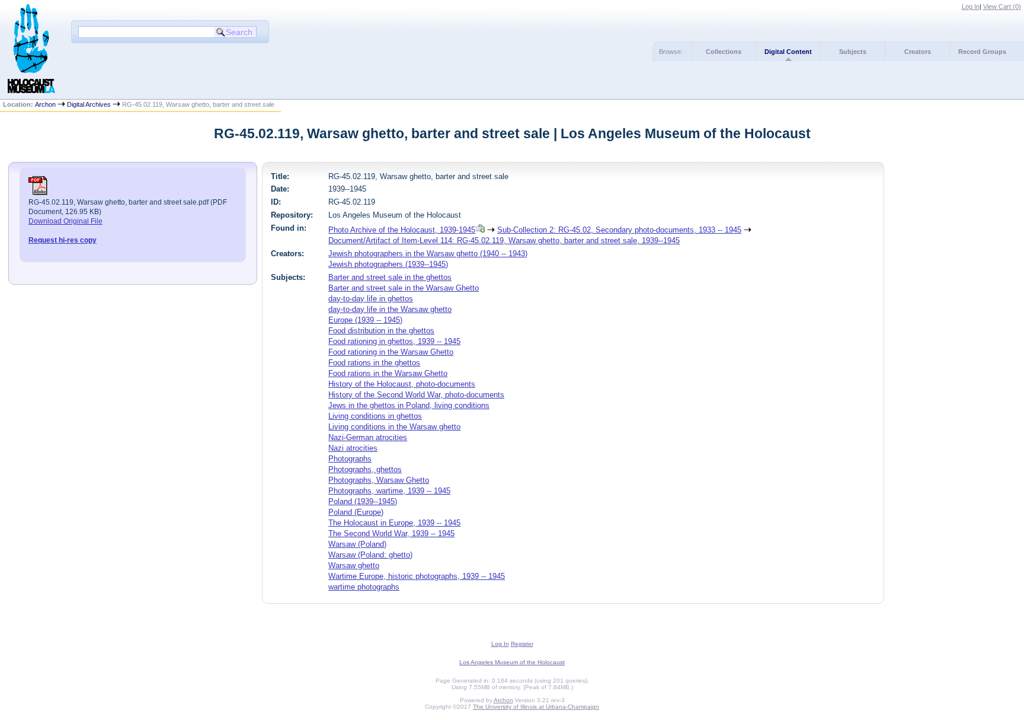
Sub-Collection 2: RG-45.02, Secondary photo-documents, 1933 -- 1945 (619, 229)
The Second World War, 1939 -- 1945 (391, 533)
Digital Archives (89, 104)
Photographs (350, 458)
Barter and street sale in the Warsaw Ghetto (403, 287)
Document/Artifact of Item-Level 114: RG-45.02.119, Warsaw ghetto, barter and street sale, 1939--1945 (504, 240)
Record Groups (982, 51)
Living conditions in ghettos (375, 416)
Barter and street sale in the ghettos (390, 277)
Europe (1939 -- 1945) (365, 320)
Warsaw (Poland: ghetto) (370, 554)
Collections (723, 51)
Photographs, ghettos (365, 469)
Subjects (852, 51)
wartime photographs (363, 586)
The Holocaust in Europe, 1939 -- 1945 (394, 522)
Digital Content (788, 51)
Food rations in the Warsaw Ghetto (387, 373)
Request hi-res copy (62, 240)
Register (522, 644)
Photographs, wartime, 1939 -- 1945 (389, 490)
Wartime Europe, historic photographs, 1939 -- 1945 (416, 576)
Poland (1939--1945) (362, 501)
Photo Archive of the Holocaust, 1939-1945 (401, 229)
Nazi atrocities (352, 448)
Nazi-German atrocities (367, 437)
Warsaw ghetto (353, 565)
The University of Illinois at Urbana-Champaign (536, 706)
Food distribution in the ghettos (381, 330)
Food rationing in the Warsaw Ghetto (390, 352)
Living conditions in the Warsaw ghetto (394, 426)
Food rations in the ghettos (374, 362)
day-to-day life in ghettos (370, 298)
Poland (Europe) (355, 512)
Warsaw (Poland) (357, 544)
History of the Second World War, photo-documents (416, 394)
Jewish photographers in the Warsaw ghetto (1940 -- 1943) (427, 253)
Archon (45, 104)
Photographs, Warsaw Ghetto (378, 480)
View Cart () (1002, 6)
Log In (971, 6)
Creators (917, 51)
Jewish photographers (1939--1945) (388, 264)
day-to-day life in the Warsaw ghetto (390, 309)
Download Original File (65, 221)
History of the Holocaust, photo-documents (401, 384)
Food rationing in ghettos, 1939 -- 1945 (394, 341)
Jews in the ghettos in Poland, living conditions (408, 405)
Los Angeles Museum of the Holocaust (512, 662)
